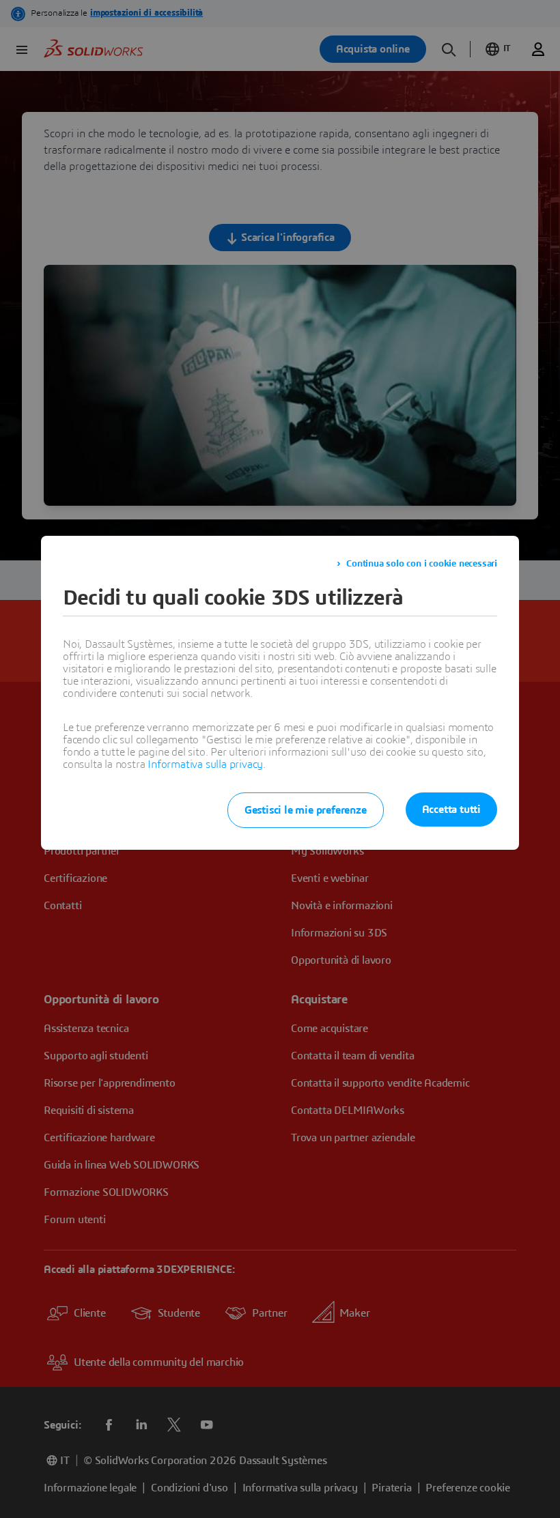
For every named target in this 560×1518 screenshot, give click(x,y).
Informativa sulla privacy (205, 764)
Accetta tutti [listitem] (451, 809)
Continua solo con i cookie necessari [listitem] (421, 564)
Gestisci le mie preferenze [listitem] (305, 810)
